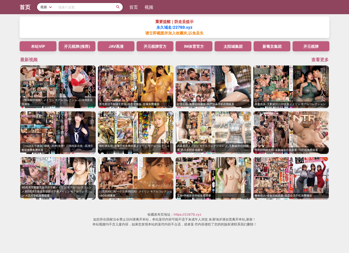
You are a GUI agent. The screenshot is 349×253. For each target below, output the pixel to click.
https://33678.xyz (187, 214)
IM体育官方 (194, 46)
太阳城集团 (233, 46)
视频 (149, 7)
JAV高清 (116, 46)
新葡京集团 (272, 46)
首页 (133, 7)
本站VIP (38, 46)
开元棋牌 (311, 46)
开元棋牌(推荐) (77, 46)
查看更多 (320, 59)
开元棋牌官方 (155, 46)
